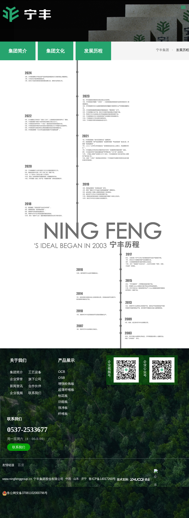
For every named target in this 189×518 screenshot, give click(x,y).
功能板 (63, 402)
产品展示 (66, 360)
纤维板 (63, 414)
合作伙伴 (34, 386)
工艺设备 (34, 372)
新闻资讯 (16, 386)
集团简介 (18, 50)
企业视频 (16, 393)
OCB (61, 371)
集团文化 (55, 50)
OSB (61, 377)
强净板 (63, 408)
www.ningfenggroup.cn (17, 479)
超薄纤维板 (66, 390)
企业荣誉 (16, 379)
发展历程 (93, 50)
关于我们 (18, 360)
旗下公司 (34, 379)
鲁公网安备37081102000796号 (27, 493)
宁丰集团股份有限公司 (48, 479)
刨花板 (63, 396)
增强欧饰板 (66, 383)
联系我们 (34, 393)
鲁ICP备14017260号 (102, 479)
